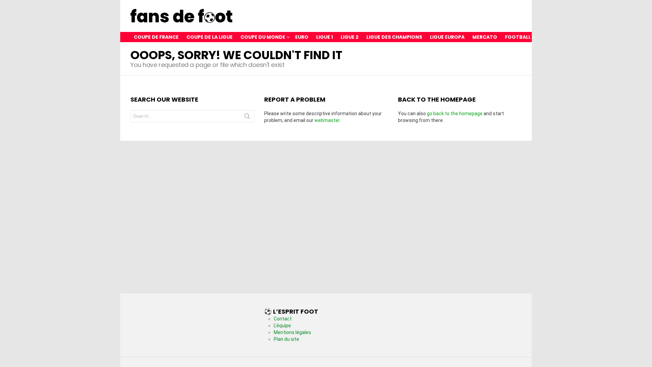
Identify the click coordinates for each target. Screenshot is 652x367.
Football (518, 37)
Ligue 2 (350, 37)
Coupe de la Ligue (209, 37)
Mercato (484, 37)
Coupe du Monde (262, 37)
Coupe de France (156, 37)
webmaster (327, 120)
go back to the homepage (455, 113)
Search (247, 117)
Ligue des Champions (394, 37)
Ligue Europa (447, 37)
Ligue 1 (324, 37)
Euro (301, 37)
